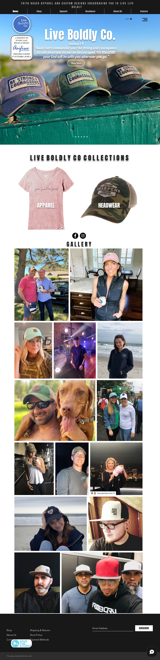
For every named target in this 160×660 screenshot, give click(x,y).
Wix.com (28, 656)
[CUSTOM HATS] (87, 136)
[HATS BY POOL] (78, 136)
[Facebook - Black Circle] (75, 236)
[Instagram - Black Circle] (83, 236)
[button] (128, 19)
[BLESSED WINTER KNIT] (81, 136)
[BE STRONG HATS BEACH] (72, 136)
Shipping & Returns (40, 630)
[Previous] (17, 79)
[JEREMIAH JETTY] (84, 136)
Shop (9, 630)
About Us (11, 634)
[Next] (143, 79)
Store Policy (36, 634)
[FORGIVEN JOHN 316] (75, 136)
